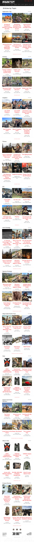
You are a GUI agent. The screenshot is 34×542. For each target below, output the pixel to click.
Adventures (9, 4)
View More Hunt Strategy (17, 268)
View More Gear (17, 397)
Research (19, 4)
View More (29, 11)
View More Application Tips (17, 54)
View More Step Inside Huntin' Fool (17, 353)
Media (30, 4)
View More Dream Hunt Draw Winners (17, 438)
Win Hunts (12, 4)
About (32, 4)
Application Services (15, 4)
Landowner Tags (26, 4)
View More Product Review (17, 525)
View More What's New (17, 480)
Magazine (22, 4)
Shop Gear (5, 4)
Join (3, 4)
